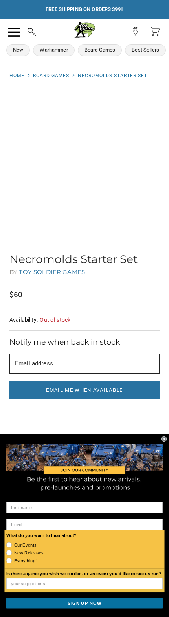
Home (16, 75)
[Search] (24, 31)
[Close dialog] (164, 438)
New (18, 50)
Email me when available (84, 390)
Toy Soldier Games (52, 272)
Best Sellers (145, 50)
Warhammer (54, 50)
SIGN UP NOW (84, 602)
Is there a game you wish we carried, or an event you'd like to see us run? (84, 573)
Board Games (100, 50)
